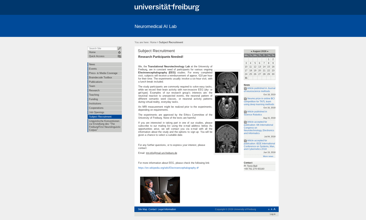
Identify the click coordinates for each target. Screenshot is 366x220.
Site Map (142, 209)
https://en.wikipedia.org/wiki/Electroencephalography (167, 167)
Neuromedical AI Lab (156, 26)
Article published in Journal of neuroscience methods (259, 91)
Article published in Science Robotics (259, 114)
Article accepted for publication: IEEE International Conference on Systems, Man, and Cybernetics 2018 (259, 146)
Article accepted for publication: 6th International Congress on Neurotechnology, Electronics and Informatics (259, 129)
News (247, 85)
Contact (152, 209)
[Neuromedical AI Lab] (260, 26)
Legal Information (167, 209)
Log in (272, 214)
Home (153, 42)
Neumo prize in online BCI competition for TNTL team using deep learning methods (259, 103)
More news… (269, 156)
